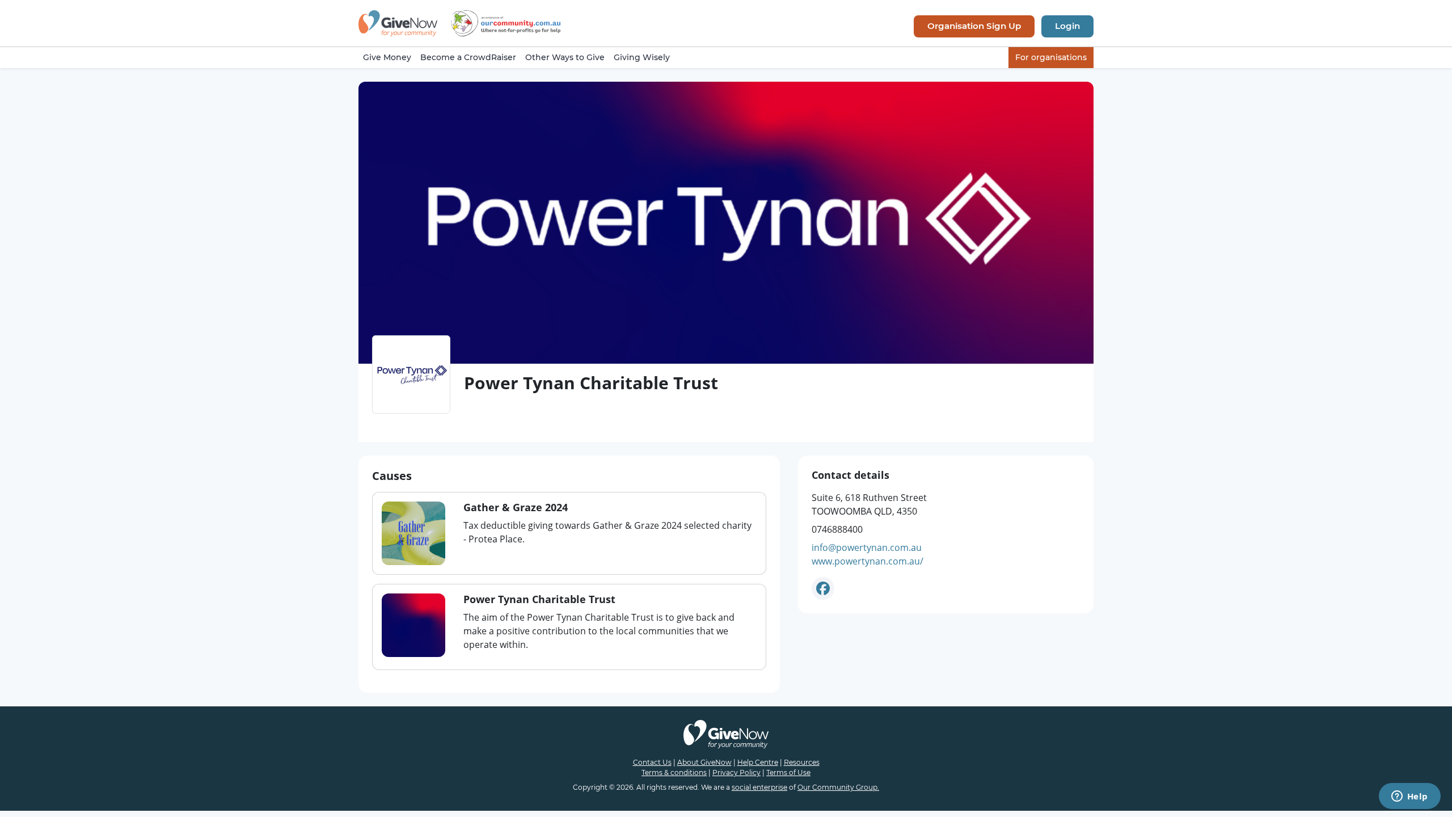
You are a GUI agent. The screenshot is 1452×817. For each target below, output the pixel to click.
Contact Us (652, 762)
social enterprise (759, 787)
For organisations (1051, 57)
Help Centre (757, 762)
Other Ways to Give (565, 57)
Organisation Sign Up (974, 25)
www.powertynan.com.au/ (867, 561)
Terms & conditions (674, 772)
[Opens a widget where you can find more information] (1409, 797)
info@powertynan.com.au (867, 547)
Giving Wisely (642, 57)
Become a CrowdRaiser (468, 57)
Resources (802, 762)
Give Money (387, 57)
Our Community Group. (838, 787)
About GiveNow (704, 762)
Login (1067, 25)
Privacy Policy (736, 772)
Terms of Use (788, 772)
